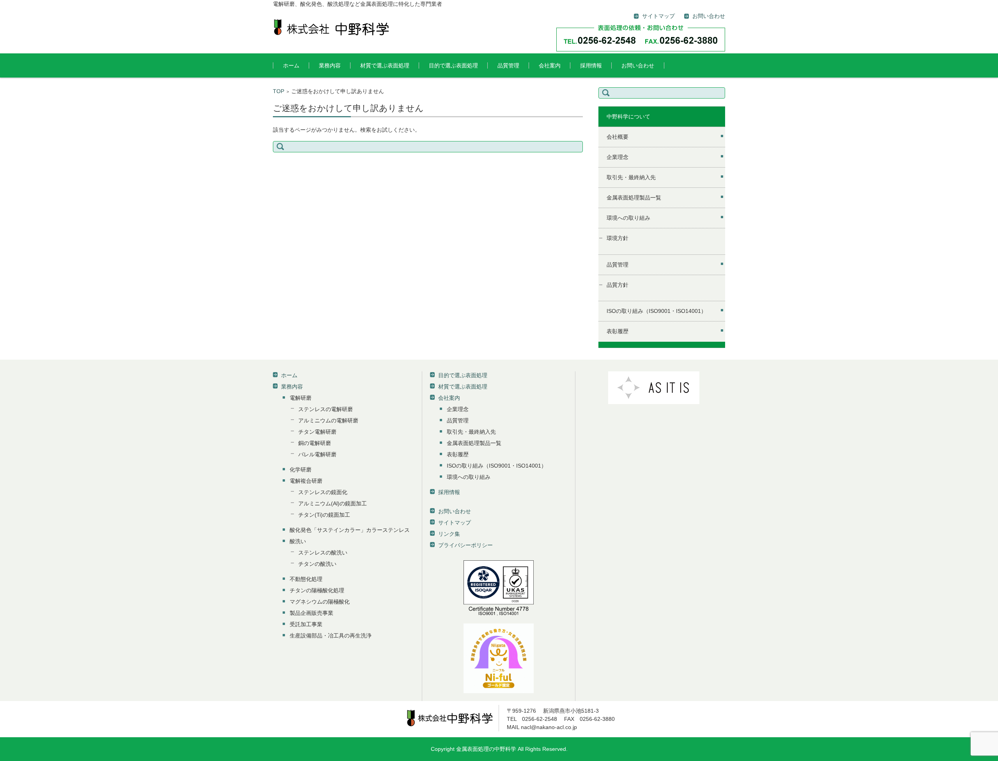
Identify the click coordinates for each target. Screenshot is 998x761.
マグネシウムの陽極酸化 (320, 602)
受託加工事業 (306, 624)
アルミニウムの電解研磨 (328, 420)
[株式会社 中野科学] (331, 27)
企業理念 (617, 157)
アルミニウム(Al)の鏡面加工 (332, 503)
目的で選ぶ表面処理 (453, 65)
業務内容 (330, 65)
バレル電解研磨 (317, 454)
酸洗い (298, 541)
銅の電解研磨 (314, 443)
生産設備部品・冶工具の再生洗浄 (331, 635)
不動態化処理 (306, 579)
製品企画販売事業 (311, 613)
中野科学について (628, 116)
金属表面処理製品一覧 (634, 197)
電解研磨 (300, 398)
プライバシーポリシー (465, 545)
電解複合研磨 (306, 481)
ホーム (291, 65)
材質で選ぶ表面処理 (384, 65)
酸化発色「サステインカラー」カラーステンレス (350, 530)
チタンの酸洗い (317, 564)
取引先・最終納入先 (631, 177)
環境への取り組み (628, 218)
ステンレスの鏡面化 (322, 492)
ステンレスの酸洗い (322, 552)
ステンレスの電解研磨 (325, 409)
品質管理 (508, 65)
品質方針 (617, 285)
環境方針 (617, 238)
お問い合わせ (637, 65)
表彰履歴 (617, 331)
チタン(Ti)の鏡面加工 (324, 515)
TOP (278, 91)
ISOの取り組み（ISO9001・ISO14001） (656, 311)
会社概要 (617, 137)
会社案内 (550, 65)
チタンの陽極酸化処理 (317, 590)
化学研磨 (300, 469)
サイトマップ (454, 522)
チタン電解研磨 (317, 432)
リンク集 (449, 534)
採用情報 (591, 65)
